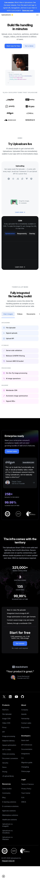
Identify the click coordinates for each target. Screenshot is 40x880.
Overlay (32, 233)
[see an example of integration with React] (13, 179)
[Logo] (7, 15)
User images (8, 314)
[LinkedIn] (10, 697)
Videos (19, 314)
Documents (31, 314)
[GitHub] (22, 697)
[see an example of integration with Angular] (31, 179)
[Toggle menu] (37, 15)
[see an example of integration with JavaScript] (18, 179)
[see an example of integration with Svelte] (22, 179)
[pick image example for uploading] (14, 202)
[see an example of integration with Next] (9, 179)
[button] (4, 876)
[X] (4, 697)
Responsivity (22, 233)
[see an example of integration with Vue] (27, 179)
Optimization (10, 233)
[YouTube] (16, 697)
